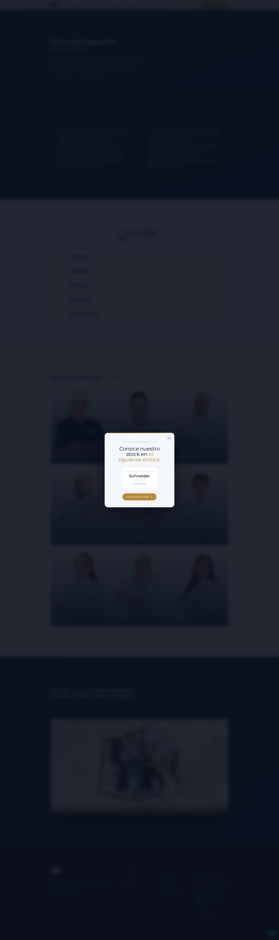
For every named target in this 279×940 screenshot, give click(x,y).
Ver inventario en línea (138, 497)
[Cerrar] (168, 438)
